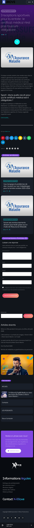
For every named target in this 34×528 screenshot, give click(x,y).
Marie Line (7, 131)
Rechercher (4, 312)
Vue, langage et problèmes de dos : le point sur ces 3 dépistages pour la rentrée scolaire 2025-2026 (16, 186)
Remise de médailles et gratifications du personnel (17, 349)
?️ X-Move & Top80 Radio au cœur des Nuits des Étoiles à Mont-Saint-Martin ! (20, 394)
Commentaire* (6, 250)
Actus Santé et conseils (8, 11)
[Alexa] (22, 517)
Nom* (3, 262)
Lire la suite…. (5, 117)
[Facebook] (11, 517)
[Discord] (15, 517)
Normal (5, 366)
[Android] (19, 517)
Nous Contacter (7, 418)
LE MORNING (8, 369)
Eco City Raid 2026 (6, 346)
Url (3, 278)
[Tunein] (7, 517)
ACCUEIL (5, 386)
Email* (4, 270)
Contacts (5, 402)
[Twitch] (4, 517)
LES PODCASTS (7, 410)
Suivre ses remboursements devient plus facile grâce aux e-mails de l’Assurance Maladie (15, 224)
